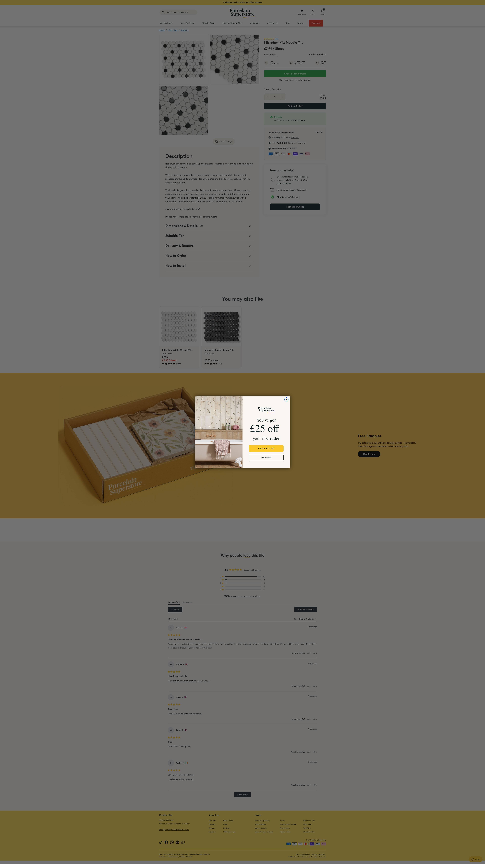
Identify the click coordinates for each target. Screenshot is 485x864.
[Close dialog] (286, 399)
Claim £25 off (266, 448)
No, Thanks (266, 457)
